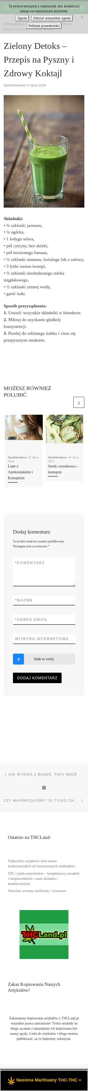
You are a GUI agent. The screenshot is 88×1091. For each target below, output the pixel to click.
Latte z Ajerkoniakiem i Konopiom (20, 472)
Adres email (31, 619)
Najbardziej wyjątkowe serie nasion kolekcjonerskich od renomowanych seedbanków (41, 863)
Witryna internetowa (42, 639)
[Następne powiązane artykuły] (78, 402)
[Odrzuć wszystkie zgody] (81, 16)
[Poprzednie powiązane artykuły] (66, 402)
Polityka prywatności (44, 26)
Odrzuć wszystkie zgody (52, 18)
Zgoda (22, 18)
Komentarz (30, 563)
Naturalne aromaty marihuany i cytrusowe (37, 891)
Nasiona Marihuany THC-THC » (48, 1080)
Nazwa (24, 600)
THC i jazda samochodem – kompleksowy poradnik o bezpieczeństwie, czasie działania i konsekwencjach (43, 879)
